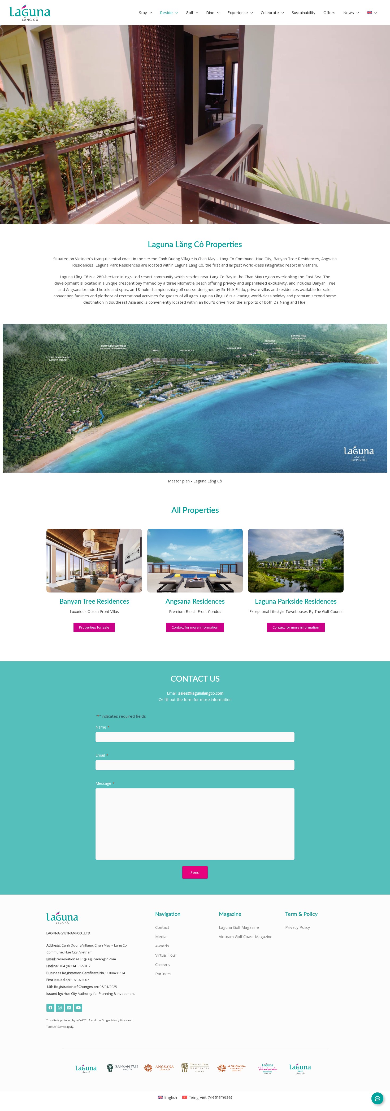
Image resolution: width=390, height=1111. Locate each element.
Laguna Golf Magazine (239, 927)
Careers (162, 964)
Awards (162, 945)
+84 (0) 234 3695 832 (74, 966)
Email (102, 755)
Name (103, 727)
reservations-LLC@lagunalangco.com (86, 959)
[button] (145, 12)
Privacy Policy (119, 1020)
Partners (163, 973)
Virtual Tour (165, 955)
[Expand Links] (377, 1098)
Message (105, 783)
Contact (162, 927)
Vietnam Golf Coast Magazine (245, 936)
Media (160, 936)
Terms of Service (56, 1027)
